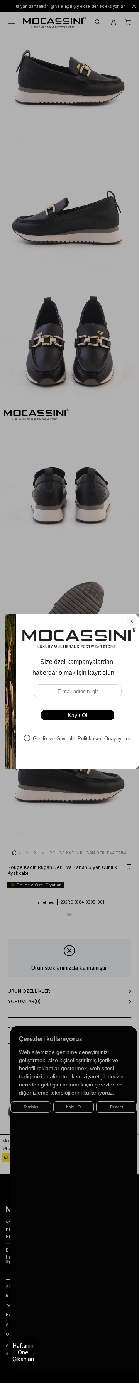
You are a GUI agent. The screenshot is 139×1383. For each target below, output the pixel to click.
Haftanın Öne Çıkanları (23, 1352)
